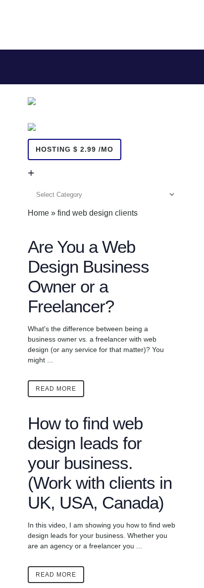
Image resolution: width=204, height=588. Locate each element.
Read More (56, 388)
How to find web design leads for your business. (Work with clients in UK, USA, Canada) (100, 462)
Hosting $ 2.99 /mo (74, 149)
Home (38, 213)
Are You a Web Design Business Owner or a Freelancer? (88, 276)
